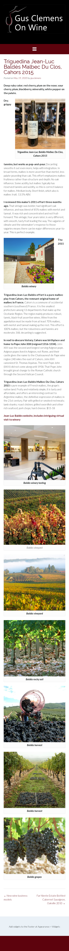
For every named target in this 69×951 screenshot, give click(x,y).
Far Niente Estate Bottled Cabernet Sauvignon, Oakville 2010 (51, 899)
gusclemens (35, 78)
